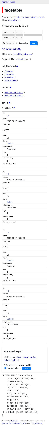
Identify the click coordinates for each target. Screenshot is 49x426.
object (16, 360)
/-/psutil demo (14, 20)
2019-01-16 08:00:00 (14, 95)
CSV (20, 53)
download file (25, 365)
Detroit (10, 143)
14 (8, 290)
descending (23, 43)
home (4, 1)
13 (8, 232)
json (15, 53)
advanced (27, 53)
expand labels (13, 368)
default (19, 356)
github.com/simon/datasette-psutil (29, 17)
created (21, 59)
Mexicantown (10, 80)
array (25, 356)
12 (8, 173)
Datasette (14, 421)
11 (8, 115)
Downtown (9, 74)
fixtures (12, 1)
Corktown (9, 71)
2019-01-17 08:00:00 (14, 92)
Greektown (9, 77)
